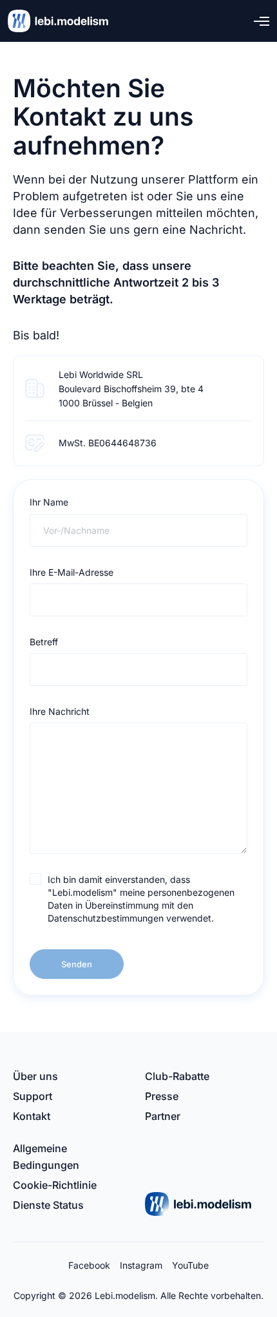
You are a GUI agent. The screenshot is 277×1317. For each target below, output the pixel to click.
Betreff (44, 641)
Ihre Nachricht (60, 711)
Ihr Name (49, 502)
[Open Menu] (261, 21)
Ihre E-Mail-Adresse (71, 572)
